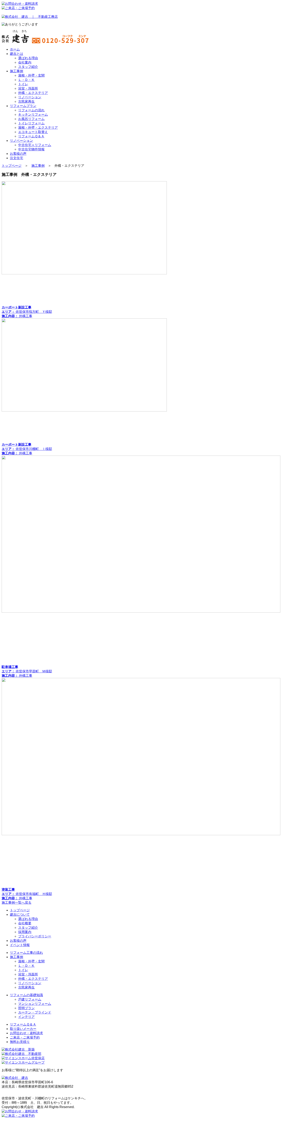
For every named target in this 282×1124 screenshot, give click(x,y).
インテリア (26, 1016)
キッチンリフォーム (33, 114)
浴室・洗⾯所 (28, 88)
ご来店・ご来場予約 (25, 1037)
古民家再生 (26, 101)
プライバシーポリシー (34, 936)
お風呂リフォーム (31, 119)
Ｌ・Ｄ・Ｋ (26, 80)
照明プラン (26, 1008)
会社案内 (24, 62)
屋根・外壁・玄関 (31, 75)
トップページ (11, 165)
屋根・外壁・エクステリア (38, 127)
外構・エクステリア (33, 93)
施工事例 (16, 71)
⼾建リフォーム (29, 999)
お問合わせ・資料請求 (26, 1033)
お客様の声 (18, 153)
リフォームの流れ (31, 110)
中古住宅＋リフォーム (34, 145)
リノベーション (29, 97)
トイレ (23, 84)
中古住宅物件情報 (31, 149)
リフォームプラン (23, 106)
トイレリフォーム (31, 123)
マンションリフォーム (34, 1003)
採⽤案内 (24, 932)
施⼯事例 (16, 957)
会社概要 (24, 923)
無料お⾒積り (20, 1042)
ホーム (15, 49)
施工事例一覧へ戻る (16, 902)
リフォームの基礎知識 (26, 995)
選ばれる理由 (28, 58)
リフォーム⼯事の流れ (26, 952)
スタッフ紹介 (28, 66)
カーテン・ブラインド (34, 1012)
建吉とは (16, 53)
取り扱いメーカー (23, 1028)
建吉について (20, 914)
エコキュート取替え (33, 132)
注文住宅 (16, 158)
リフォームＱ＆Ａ (31, 136)
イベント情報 (20, 945)
